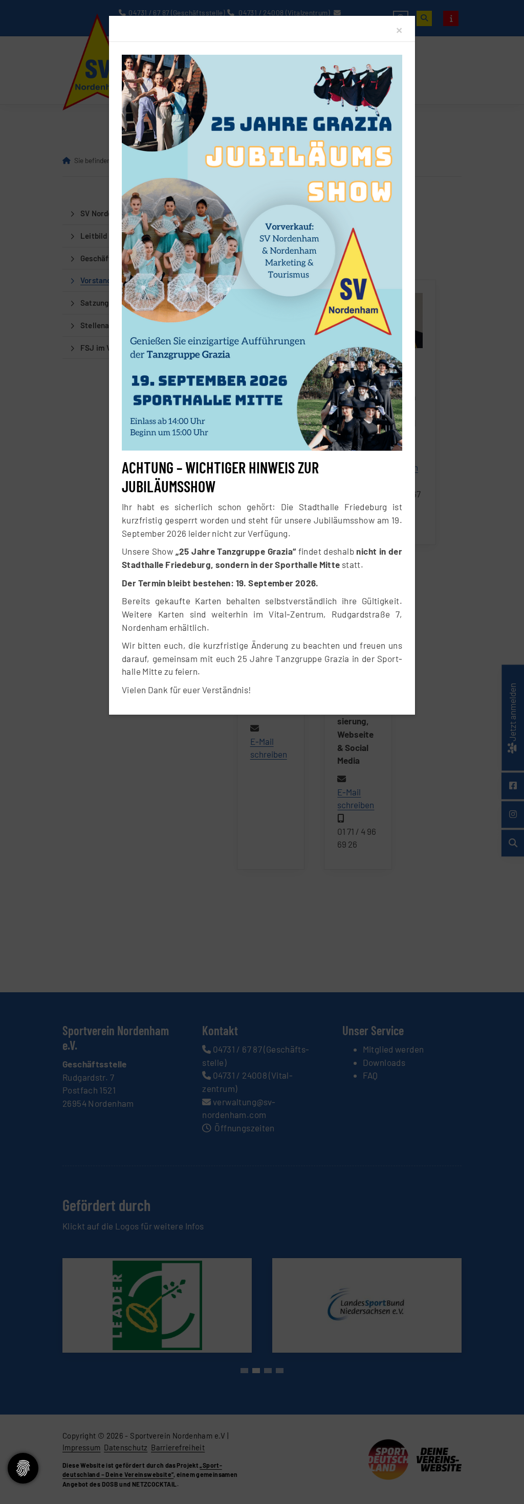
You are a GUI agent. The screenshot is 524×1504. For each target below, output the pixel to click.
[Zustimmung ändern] (23, 1468)
